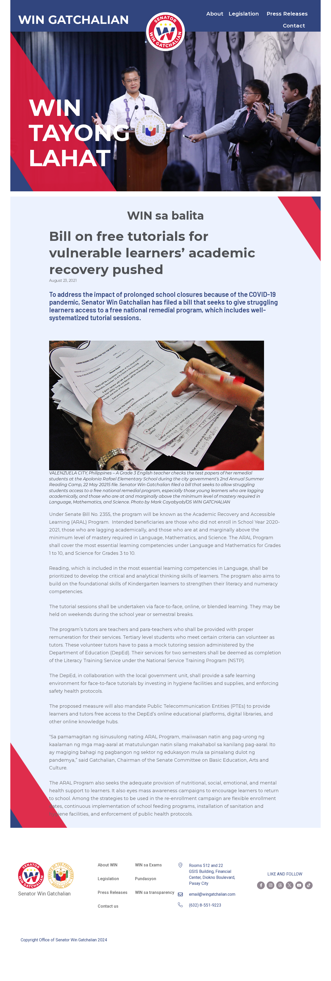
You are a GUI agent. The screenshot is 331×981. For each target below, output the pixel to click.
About (214, 14)
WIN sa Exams (148, 865)
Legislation (244, 14)
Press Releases (287, 14)
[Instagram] (270, 885)
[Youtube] (299, 885)
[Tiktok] (309, 885)
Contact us (108, 906)
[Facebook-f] (261, 885)
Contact (294, 26)
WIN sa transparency (154, 892)
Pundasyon (145, 878)
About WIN (107, 865)
